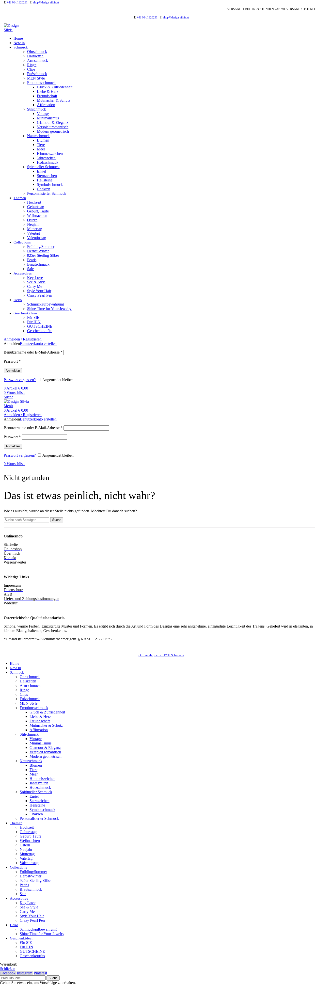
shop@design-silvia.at (46, 2)
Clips (31, 69)
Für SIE (33, 317)
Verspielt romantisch (52, 127)
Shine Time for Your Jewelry (49, 309)
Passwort (12, 361)
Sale (30, 269)
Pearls (31, 260)
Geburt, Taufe (38, 211)
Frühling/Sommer (40, 246)
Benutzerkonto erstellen (38, 343)
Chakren (43, 189)
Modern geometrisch (53, 131)
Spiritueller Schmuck (43, 167)
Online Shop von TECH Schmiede (161, 655)
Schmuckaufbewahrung (45, 304)
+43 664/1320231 (18, 2)
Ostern (32, 220)
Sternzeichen (47, 176)
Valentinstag (36, 238)
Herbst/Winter (38, 251)
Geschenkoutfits (39, 331)
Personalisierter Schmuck (46, 193)
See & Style (36, 282)
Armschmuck (37, 60)
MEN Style (36, 78)
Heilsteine (44, 180)
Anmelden (13, 370)
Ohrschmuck (37, 51)
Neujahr (33, 224)
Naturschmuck (38, 136)
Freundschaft (47, 96)
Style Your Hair (39, 291)
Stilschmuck (36, 109)
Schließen (7, 969)
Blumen (43, 140)
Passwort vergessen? (20, 380)
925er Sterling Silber (43, 255)
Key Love (35, 277)
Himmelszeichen (50, 153)
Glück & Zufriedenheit (54, 87)
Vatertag (33, 233)
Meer (41, 149)
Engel (41, 171)
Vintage (43, 114)
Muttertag (34, 229)
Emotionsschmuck (41, 83)
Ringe (31, 65)
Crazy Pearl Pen (39, 295)
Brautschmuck (38, 264)
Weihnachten (37, 215)
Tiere (41, 145)
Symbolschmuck (50, 184)
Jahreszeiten (46, 158)
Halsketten (35, 56)
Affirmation (46, 105)
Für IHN (34, 322)
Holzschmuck (47, 162)
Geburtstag (35, 207)
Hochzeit (34, 202)
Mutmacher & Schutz (53, 100)
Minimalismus (48, 118)
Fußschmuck (37, 74)
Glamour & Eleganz (52, 122)
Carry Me (34, 286)
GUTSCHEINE (39, 326)
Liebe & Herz (47, 91)
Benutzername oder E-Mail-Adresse (33, 352)
